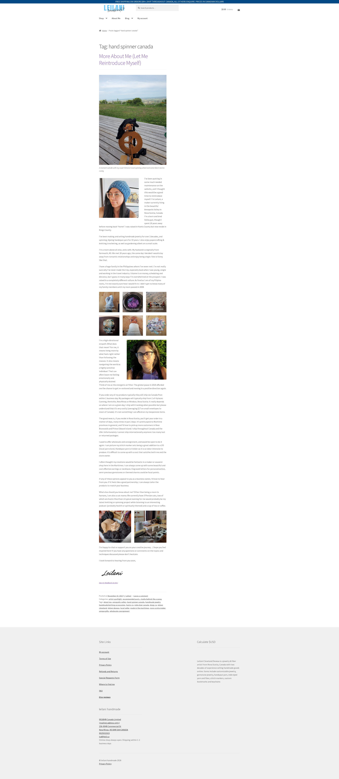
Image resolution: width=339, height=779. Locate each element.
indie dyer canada (141, 605)
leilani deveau (113, 608)
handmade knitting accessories (112, 605)
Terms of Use (105, 658)
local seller (124, 608)
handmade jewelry (152, 602)
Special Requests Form (109, 677)
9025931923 (104, 733)
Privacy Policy (105, 665)
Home (104, 30)
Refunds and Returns (108, 671)
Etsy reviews (104, 697)
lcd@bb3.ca (104, 736)
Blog (127, 18)
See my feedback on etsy (108, 583)
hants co (129, 605)
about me (107, 602)
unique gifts (104, 611)
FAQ (101, 690)
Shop (101, 18)
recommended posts (131, 599)
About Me (116, 18)
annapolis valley (119, 602)
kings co (153, 605)
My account (142, 18)
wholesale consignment (120, 611)
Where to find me (107, 684)
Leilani (128, 596)
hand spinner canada (135, 602)
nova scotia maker (157, 608)
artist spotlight (115, 599)
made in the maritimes (139, 608)
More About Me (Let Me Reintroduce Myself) (123, 59)
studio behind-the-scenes (151, 599)
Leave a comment (140, 596)
